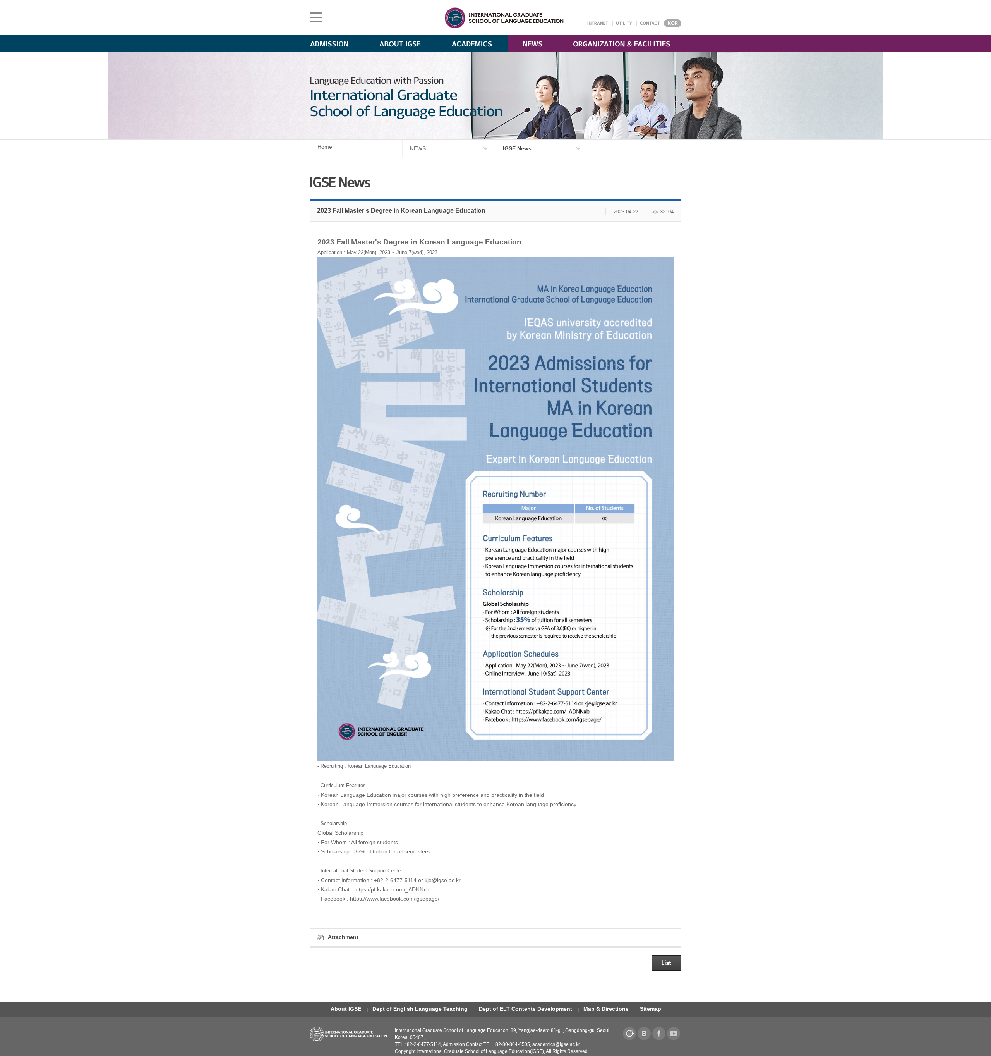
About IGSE (346, 1009)
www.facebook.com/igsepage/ (403, 899)
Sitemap (650, 1009)
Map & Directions (606, 1009)
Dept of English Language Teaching (420, 1009)
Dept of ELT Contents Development (525, 1009)
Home (324, 147)
